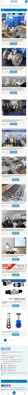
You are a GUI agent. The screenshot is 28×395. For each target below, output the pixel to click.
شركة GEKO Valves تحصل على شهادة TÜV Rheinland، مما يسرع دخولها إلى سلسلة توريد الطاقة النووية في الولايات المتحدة (13, 89)
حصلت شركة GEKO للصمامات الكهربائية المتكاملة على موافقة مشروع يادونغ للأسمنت (14, 176)
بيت (11, 5)
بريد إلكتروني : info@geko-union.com (9, 365)
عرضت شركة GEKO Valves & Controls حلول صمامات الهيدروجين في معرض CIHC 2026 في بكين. (12, 149)
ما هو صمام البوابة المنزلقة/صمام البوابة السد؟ (11, 331)
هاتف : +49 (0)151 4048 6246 (8, 363)
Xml (8, 389)
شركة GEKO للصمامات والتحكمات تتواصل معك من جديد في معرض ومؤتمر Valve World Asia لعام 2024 (13, 271)
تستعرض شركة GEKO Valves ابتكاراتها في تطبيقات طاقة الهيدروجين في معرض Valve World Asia (13, 256)
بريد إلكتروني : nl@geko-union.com (9, 370)
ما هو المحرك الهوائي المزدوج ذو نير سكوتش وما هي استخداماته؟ (12, 302)
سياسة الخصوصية (13, 389)
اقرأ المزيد (13, 43)
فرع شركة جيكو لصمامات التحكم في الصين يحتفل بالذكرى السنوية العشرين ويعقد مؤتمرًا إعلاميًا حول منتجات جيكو (13, 230)
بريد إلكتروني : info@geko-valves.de (9, 367)
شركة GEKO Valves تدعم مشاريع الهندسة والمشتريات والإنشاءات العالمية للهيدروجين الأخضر (12, 120)
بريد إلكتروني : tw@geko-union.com (9, 368)
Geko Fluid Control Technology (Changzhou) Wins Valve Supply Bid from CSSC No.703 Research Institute (13, 40)
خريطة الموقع (3, 389)
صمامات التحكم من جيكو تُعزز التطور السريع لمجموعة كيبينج (13, 203)
